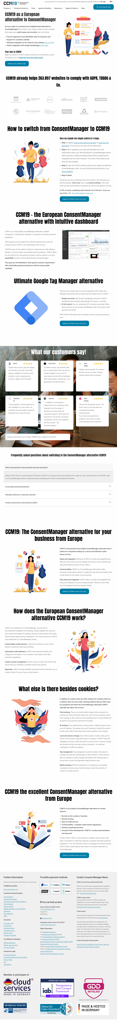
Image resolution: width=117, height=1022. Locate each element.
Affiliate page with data (11, 945)
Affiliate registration (9, 943)
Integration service (9, 930)
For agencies (7, 926)
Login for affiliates (9, 947)
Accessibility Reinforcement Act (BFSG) (15, 957)
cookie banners (103, 918)
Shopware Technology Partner (49, 944)
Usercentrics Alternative (50, 934)
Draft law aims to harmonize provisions (88, 907)
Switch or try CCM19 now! (17, 63)
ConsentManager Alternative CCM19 (54, 937)
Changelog (7, 911)
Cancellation (7, 964)
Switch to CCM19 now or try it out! (74, 199)
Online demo (87, 1)
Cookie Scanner (8, 897)
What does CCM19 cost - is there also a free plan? (20, 495)
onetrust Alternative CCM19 (51, 939)
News (83, 8)
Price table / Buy (9, 923)
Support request (8, 906)
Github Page (80, 947)
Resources (57, 8)
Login (104, 1)
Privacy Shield (8, 960)
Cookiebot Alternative (49, 932)
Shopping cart (97, 1)
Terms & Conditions (88, 944)
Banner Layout (8, 933)
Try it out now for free (103, 7)
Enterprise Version (9, 928)
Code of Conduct (94, 947)
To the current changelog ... (48, 925)
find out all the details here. (88, 893)
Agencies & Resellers (44, 8)
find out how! (49, 43)
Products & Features (10, 955)
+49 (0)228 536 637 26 (50, 1)
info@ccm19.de (47, 918)
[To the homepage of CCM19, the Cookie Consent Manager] (16, 3)
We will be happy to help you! (82, 193)
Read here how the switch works (31, 58)
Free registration (8, 904)
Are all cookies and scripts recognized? (17, 487)
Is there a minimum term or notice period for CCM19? (21, 502)
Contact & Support (62, 1)
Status (87, 947)
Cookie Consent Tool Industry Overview (52, 954)
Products (7, 8)
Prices (33, 8)
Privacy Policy (98, 944)
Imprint (79, 944)
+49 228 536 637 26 (49, 909)
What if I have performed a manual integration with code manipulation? (26, 467)
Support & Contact (71, 8)
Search (80, 1)
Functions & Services (20, 8)
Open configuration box (11, 889)
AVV (5, 962)
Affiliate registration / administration (14, 909)
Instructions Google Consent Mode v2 (15, 901)
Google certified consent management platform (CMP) (56, 942)
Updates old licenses (10, 935)
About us (106, 944)
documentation (67, 171)
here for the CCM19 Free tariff (85, 143)
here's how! (44, 45)
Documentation (72, 1)
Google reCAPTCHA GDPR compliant (56, 946)
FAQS (5, 916)
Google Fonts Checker (10, 899)
